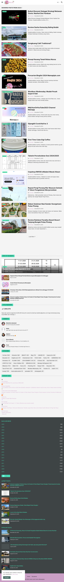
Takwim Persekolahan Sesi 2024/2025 (43, 156)
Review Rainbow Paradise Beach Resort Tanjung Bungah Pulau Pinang (44, 221)
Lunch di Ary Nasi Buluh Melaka (18, 512)
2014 (32, 455)
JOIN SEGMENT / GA (28, 360)
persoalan (29, 371)
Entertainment (27, 358)
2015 (32, 452)
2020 (32, 438)
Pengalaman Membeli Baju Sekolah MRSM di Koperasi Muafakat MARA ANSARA (31, 558)
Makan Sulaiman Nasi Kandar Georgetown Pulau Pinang (44, 205)
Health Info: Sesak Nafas (16, 565)
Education (5, 358)
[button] (2, 2)
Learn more (15, 574)
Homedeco (6, 360)
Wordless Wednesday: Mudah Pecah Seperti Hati (42, 93)
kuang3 (5, 371)
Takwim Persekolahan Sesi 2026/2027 (20, 491)
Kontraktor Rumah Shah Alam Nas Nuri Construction (24, 551)
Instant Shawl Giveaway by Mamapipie (20, 282)
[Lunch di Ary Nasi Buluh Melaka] (5, 514)
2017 (32, 446)
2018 (32, 443)
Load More (31, 236)
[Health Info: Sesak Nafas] (5, 567)
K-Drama (41, 360)
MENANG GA (30, 363)
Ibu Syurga (4, 401)
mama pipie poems (17, 371)
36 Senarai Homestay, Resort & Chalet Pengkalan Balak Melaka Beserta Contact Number (33, 530)
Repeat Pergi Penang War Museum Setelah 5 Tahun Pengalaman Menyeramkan (45, 189)
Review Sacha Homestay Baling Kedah (43, 27)
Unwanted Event (20, 368)
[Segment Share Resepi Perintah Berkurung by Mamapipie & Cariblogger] (5, 277)
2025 (32, 424)
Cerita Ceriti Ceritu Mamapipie (9, 390)
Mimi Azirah (4, 406)
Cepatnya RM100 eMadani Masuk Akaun (44, 172)
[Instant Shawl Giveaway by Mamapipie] (5, 284)
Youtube (46, 368)
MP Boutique (5, 411)
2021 (32, 435)
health (55, 368)
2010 (32, 466)
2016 (32, 449)
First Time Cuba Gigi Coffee (39, 140)
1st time (6, 355)
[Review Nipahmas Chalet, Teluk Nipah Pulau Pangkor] (5, 507)
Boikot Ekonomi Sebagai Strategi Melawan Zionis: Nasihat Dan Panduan (45, 12)
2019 (32, 441)
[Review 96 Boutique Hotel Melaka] (5, 500)
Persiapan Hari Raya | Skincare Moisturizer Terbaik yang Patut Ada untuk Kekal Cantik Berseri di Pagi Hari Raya (30, 407)
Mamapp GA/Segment (45, 363)
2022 (32, 432)
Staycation (51, 366)
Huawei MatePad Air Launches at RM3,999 (12, 383)
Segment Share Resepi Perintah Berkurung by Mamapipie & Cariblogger (29, 275)
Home (28, 576)
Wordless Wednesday (34, 368)
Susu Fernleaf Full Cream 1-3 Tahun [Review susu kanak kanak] (18, 403)
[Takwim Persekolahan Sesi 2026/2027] (5, 493)
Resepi (41, 366)
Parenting (31, 366)
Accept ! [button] (7, 577)
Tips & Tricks (7, 368)
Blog (33, 355)
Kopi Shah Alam (52, 360)
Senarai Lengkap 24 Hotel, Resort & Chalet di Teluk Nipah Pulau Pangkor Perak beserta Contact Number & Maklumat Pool (35, 297)
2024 (32, 427)
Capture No (51, 355)
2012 (32, 460)
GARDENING (56, 358)
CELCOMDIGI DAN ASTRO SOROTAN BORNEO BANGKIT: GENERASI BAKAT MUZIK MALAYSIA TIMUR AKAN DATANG (31, 387)
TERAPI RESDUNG (6, 412)
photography (39, 371)
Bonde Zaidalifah (6, 386)
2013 (32, 457)
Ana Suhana (5, 381)
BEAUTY (25, 355)
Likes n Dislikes (19, 363)
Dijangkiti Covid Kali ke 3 (38, 124)
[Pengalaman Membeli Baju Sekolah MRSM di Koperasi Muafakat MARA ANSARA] (5, 560)
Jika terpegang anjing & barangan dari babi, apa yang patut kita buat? (28, 544)
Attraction (16, 355)
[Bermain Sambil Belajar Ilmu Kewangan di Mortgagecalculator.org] (5, 521)
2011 (32, 463)
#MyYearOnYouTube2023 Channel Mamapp (41, 109)
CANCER (41, 355)
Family (46, 358)
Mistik (15, 366)
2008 (32, 471)
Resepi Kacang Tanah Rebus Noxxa (42, 59)
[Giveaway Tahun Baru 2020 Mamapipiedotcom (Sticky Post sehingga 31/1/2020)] (5, 291)
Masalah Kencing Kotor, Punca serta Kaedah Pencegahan (25, 537)
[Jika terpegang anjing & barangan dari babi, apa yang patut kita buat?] (5, 546)
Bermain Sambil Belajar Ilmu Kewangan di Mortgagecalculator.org (27, 519)
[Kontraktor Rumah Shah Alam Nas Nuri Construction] (5, 553)
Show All (4, 414)
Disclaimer (34, 576)
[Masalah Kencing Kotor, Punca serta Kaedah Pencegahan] (5, 539)
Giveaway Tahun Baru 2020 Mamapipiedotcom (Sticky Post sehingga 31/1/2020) (31, 290)
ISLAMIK (16, 360)
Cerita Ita (4, 397)
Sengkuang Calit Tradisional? (39, 43)
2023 (32, 430)
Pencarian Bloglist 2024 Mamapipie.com (44, 75)
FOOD (38, 358)
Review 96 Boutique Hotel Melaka (19, 498)
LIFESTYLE (6, 363)
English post (16, 358)
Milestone (6, 366)
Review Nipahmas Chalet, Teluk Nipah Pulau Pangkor (24, 505)
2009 (32, 469)
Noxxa (23, 366)
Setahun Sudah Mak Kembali (9, 398)
